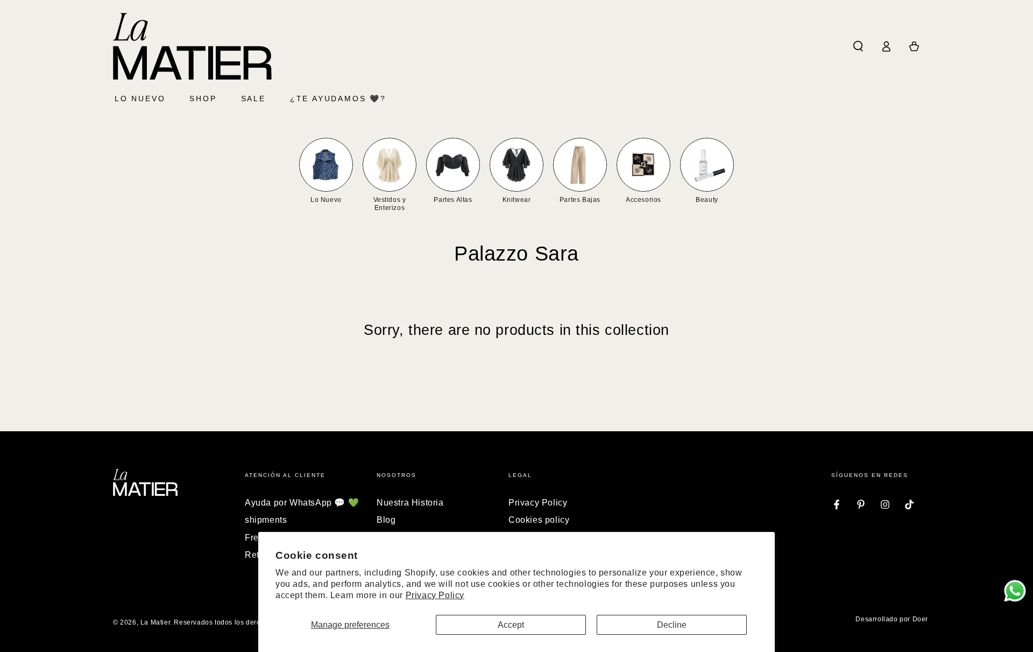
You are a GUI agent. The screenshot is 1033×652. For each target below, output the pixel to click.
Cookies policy (538, 519)
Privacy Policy (435, 595)
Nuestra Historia (410, 502)
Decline (672, 624)
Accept (511, 624)
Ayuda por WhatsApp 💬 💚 (302, 502)
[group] (326, 171)
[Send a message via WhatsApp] (1015, 591)
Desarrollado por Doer (891, 619)
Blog (386, 519)
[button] (858, 46)
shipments (266, 519)
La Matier (155, 622)
